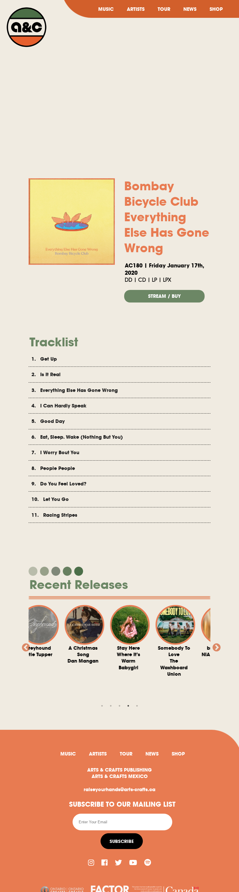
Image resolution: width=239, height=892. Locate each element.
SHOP (216, 9)
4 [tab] (128, 706)
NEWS (189, 9)
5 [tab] (137, 706)
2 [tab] (111, 706)
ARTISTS (136, 9)
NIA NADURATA (176, 651)
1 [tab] (102, 706)
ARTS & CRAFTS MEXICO (120, 776)
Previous (24, 646)
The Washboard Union (131, 661)
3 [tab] (119, 706)
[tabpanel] (40, 635)
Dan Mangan (39, 654)
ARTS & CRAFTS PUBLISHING (119, 770)
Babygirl (85, 658)
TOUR (164, 9)
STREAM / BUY (164, 296)
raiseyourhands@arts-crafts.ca (119, 789)
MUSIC (106, 9)
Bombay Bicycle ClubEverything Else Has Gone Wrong (166, 217)
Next (215, 646)
